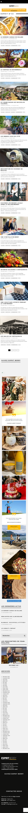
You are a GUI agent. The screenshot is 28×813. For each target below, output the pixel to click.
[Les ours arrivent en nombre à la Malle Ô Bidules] (14, 388)
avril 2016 (5, 742)
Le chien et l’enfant (8, 628)
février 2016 (5, 745)
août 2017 (5, 721)
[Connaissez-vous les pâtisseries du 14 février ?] (14, 488)
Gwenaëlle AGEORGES (5, 105)
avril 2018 (5, 711)
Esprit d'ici (8, 45)
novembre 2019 (6, 692)
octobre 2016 (6, 734)
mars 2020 (5, 686)
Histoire (13, 112)
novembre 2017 (6, 717)
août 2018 (5, 705)
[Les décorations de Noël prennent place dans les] (14, 438)
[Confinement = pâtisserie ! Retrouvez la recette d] (14, 587)
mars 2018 (5, 712)
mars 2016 (5, 744)
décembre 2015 (6, 748)
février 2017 (5, 728)
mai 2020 (5, 683)
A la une (2, 45)
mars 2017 (5, 727)
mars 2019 (5, 701)
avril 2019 (5, 699)
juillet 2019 (5, 696)
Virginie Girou (4, 71)
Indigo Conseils (16, 796)
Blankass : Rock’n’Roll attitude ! (13, 622)
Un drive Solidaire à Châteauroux (14, 269)
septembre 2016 (6, 735)
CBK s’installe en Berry (10, 237)
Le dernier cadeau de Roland (12, 37)
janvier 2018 (5, 714)
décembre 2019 (6, 691)
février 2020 (5, 688)
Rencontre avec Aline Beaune (11, 616)
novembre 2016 (6, 732)
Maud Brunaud (4, 38)
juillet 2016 (5, 738)
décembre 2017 (6, 715)
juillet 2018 (5, 706)
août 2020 (5, 679)
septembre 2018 (6, 704)
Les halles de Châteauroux (11, 336)
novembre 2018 (6, 702)
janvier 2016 (5, 747)
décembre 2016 (6, 731)
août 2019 (5, 695)
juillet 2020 (5, 681)
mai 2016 (5, 741)
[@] (5, 373)
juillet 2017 (5, 722)
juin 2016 (5, 740)
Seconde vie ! (14, 665)
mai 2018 (5, 709)
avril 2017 (5, 725)
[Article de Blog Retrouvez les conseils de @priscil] (14, 537)
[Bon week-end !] (14, 413)
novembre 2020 (6, 678)
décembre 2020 (6, 676)
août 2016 (5, 737)
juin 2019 (5, 698)
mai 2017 (5, 724)
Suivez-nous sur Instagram (14, 600)
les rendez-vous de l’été (10, 136)
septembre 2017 (6, 719)
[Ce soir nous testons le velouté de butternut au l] (14, 463)
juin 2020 (5, 682)
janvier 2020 (5, 689)
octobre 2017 (6, 718)
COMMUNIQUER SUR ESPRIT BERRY (9, 769)
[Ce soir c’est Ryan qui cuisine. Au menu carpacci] (14, 562)
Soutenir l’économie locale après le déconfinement (12, 203)
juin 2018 (5, 708)
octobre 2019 (6, 694)
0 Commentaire (14, 45)
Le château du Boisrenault (11, 69)
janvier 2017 (5, 729)
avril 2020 (5, 685)
